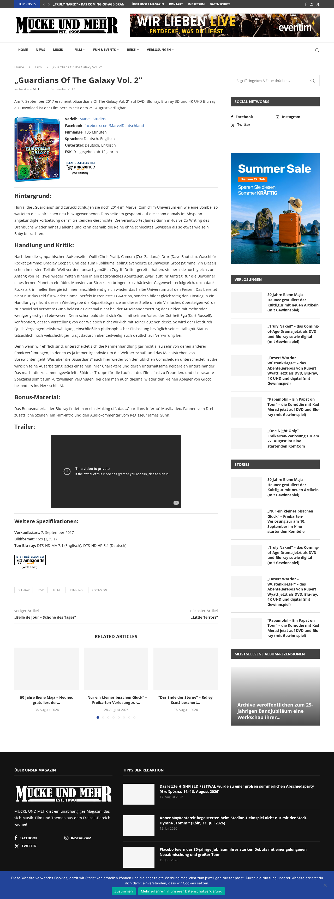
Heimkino (76, 590)
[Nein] (325, 886)
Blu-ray (23, 590)
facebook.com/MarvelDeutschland (114, 125)
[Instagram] (311, 4)
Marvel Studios (93, 118)
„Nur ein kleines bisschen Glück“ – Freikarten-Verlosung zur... (116, 700)
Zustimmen (123, 891)
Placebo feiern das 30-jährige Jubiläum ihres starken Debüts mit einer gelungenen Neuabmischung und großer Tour (233, 852)
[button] (44, 4)
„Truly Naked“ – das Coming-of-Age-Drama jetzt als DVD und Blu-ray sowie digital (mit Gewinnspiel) (293, 334)
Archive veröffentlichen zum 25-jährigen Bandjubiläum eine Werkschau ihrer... (275, 711)
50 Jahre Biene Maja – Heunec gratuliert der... (46, 700)
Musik (58, 49)
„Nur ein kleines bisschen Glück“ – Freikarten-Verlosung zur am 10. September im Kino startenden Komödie (290, 521)
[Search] (317, 50)
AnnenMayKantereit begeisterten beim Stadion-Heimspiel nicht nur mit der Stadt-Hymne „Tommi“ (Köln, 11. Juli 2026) (234, 820)
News (40, 49)
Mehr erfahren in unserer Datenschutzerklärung (181, 891)
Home (23, 49)
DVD (41, 590)
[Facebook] (306, 4)
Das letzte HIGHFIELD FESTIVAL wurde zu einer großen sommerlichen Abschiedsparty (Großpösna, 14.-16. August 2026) (237, 789)
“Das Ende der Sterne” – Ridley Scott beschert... (186, 700)
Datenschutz (220, 4)
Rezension (99, 590)
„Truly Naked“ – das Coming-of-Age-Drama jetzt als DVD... (102, 4)
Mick (36, 89)
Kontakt (176, 4)
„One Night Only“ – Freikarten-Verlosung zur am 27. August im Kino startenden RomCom (293, 438)
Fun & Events (104, 49)
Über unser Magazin (148, 4)
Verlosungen (159, 49)
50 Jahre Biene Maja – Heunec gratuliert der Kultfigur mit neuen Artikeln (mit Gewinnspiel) (293, 302)
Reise (131, 49)
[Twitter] (318, 4)
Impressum (196, 4)
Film (78, 49)
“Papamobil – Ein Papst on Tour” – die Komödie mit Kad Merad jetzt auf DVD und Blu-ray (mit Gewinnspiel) (293, 407)
